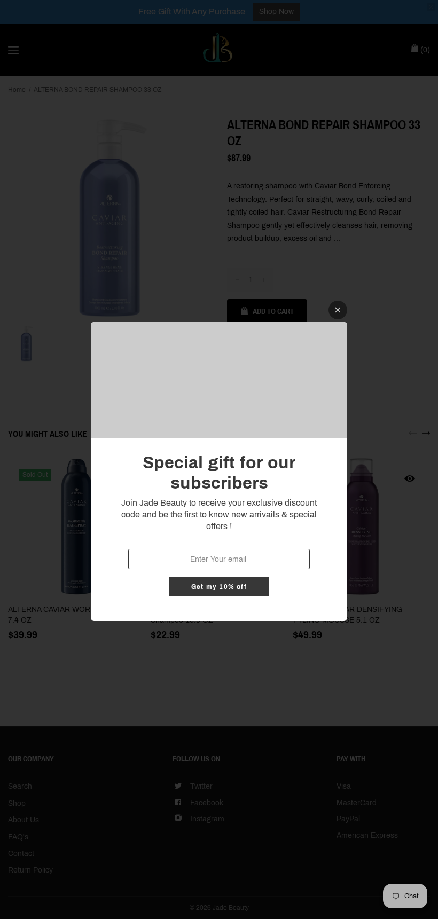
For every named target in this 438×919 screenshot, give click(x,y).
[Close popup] (337, 310)
